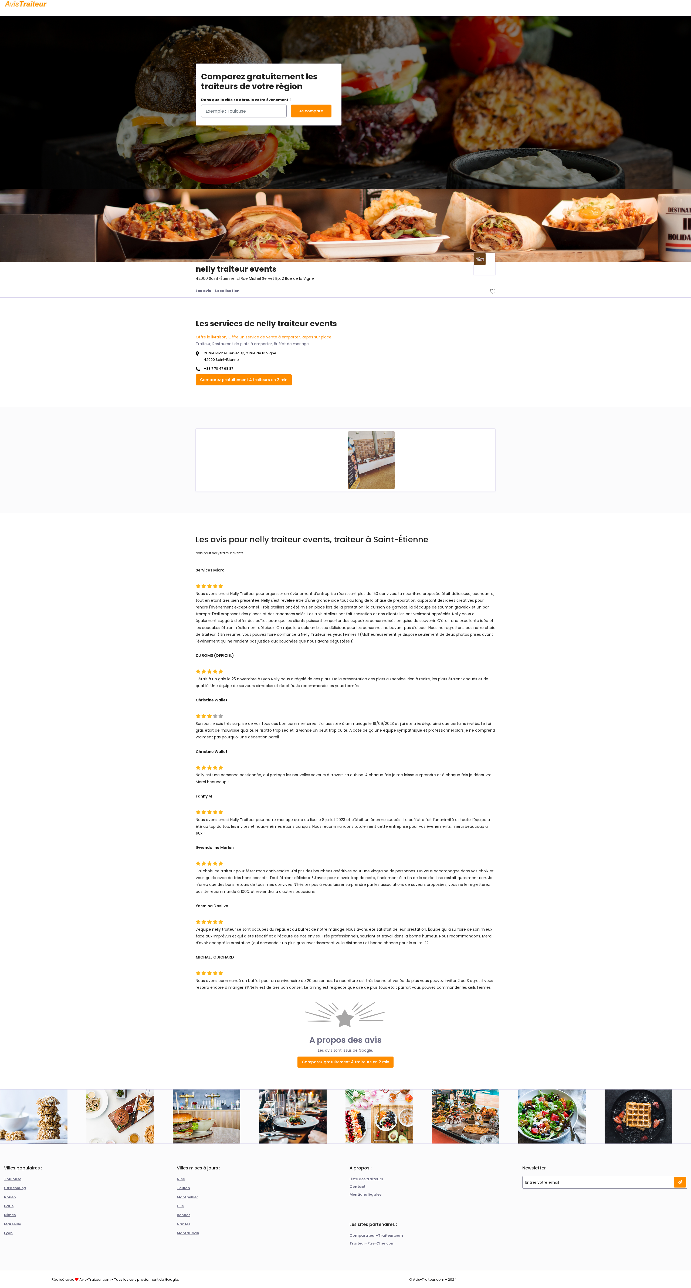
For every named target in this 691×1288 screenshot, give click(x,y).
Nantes (183, 1224)
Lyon (8, 1233)
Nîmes (10, 1215)
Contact (357, 1186)
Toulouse (12, 1179)
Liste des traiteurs (366, 1179)
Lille (180, 1206)
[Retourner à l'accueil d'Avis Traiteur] (25, 4)
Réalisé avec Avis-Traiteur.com (81, 1279)
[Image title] (371, 459)
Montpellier (187, 1197)
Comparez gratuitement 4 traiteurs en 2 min (243, 379)
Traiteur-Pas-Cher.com (372, 1243)
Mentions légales (365, 1194)
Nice (181, 1179)
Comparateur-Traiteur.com (376, 1235)
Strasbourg (15, 1188)
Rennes (183, 1215)
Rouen (10, 1197)
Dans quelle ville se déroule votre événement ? (246, 99)
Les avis (203, 290)
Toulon (183, 1188)
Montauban (188, 1233)
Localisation (227, 290)
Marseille (12, 1224)
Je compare (311, 111)
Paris (8, 1206)
